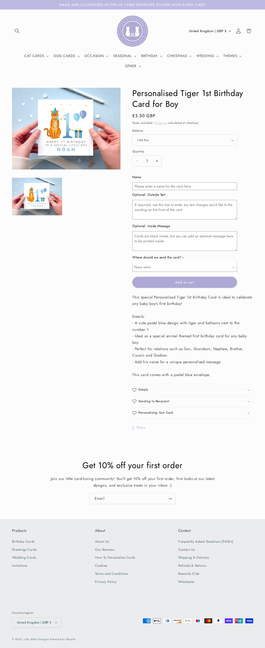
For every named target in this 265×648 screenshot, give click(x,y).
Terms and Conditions (111, 573)
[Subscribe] (170, 498)
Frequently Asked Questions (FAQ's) (205, 541)
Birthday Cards (23, 541)
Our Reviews (104, 549)
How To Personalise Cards (115, 557)
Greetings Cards (24, 549)
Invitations (19, 565)
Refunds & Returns (192, 565)
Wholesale (186, 581)
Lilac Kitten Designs (36, 639)
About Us (102, 541)
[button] (17, 31)
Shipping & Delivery (193, 557)
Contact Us (186, 549)
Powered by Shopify (63, 639)
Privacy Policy (106, 581)
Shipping (160, 123)
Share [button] (140, 427)
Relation (137, 131)
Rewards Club (188, 573)
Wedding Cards (24, 557)
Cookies (101, 565)
